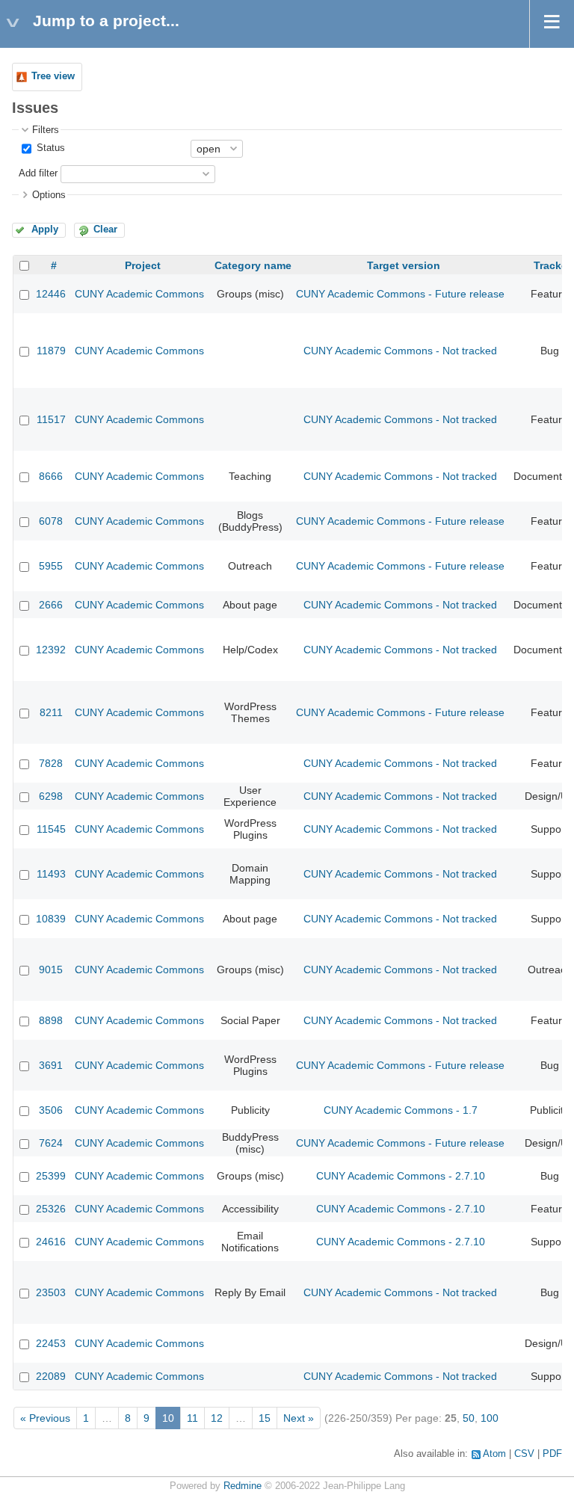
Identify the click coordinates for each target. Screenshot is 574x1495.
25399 (51, 1176)
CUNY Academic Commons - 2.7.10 (400, 1176)
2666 (51, 605)
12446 (51, 294)
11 (192, 1418)
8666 (51, 476)
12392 (51, 650)
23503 (51, 1292)
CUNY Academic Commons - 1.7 (401, 1110)
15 (265, 1418)
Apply (44, 229)
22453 (51, 1343)
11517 (51, 419)
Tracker (552, 265)
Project (143, 265)
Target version (403, 265)
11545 (51, 829)
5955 (51, 566)
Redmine (242, 1486)
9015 (51, 969)
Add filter (38, 173)
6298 (51, 796)
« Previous (45, 1418)
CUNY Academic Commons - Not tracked (400, 351)
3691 (51, 1065)
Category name (253, 265)
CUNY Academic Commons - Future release (400, 294)
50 (469, 1418)
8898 (51, 1020)
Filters (45, 130)
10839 (51, 919)
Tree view (53, 76)
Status (49, 148)
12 (217, 1418)
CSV (524, 1454)
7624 (51, 1143)
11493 (51, 874)
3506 (51, 1110)
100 (490, 1418)
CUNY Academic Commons (139, 294)
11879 (51, 351)
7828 (51, 763)
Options (49, 195)
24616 (51, 1242)
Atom (494, 1454)
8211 (51, 712)
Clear (105, 229)
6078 (51, 521)
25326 (51, 1209)
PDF (552, 1454)
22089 (51, 1376)
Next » (298, 1418)
